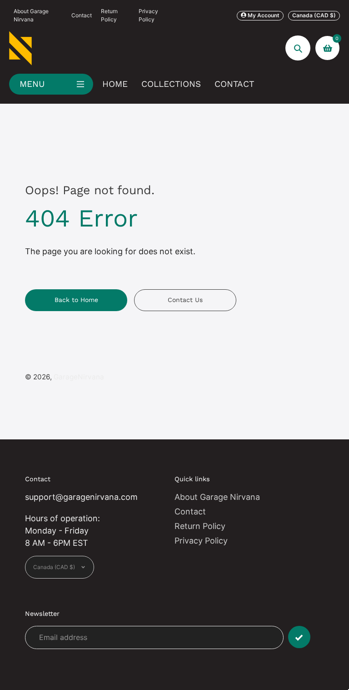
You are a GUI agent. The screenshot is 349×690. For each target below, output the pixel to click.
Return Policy (109, 15)
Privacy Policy (148, 15)
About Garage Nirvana (31, 15)
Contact (81, 15)
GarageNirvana (79, 377)
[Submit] (299, 637)
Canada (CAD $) (314, 15)
